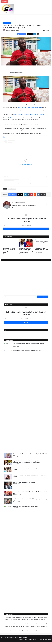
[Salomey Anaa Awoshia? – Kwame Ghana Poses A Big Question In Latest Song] (8, 493)
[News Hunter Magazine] (7, 9)
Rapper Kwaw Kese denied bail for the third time (24, 482)
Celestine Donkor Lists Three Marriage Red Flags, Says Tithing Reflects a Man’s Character (24, 623)
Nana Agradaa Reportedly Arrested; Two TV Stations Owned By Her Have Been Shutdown (9, 250)
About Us (21, 639)
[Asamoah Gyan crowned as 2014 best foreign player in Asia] (8, 400)
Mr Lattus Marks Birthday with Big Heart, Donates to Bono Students (19, 630)
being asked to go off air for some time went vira (29, 107)
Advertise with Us (28, 639)
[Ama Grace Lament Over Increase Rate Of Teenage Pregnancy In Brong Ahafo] (8, 501)
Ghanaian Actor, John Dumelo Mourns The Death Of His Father (41, 250)
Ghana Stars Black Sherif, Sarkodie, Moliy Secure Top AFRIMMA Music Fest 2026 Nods (24, 619)
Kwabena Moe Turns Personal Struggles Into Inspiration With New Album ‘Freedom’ (23, 617)
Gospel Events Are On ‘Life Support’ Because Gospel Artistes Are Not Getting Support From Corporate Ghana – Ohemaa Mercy (28, 461)
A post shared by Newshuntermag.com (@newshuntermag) (25, 183)
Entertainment (10, 20)
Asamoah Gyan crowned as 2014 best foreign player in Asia (26, 350)
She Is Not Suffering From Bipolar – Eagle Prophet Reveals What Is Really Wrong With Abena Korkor (26, 250)
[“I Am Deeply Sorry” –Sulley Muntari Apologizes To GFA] (8, 556)
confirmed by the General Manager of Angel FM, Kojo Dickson (30, 114)
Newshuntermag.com (15, 117)
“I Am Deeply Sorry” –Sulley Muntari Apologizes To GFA (25, 506)
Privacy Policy (41, 639)
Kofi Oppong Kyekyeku (10, 30)
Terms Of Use (48, 639)
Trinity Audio (16, 72)
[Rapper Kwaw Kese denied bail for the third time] (8, 485)
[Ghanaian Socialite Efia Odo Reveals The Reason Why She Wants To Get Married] (8, 455)
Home (5, 20)
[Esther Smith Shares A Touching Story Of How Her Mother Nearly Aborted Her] (8, 345)
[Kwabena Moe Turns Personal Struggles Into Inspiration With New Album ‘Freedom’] (8, 476)
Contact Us (34, 639)
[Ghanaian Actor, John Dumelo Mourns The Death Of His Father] (42, 243)
